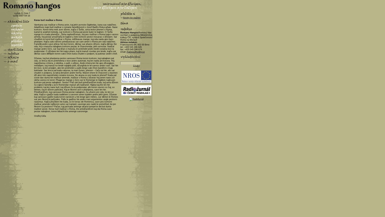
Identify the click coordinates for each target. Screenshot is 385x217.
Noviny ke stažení (132, 17)
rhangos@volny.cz (136, 52)
